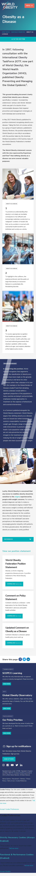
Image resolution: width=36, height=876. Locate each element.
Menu (28, 6)
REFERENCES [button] (8, 539)
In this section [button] (19, 39)
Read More (6, 684)
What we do (6, 32)
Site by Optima (6, 779)
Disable (8, 871)
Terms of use (10, 781)
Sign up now (9, 759)
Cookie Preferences (21, 781)
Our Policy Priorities (18, 32)
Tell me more (13, 848)
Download (14, 584)
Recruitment (15, 779)
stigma (17, 497)
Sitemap (22, 779)
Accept (2, 809)
